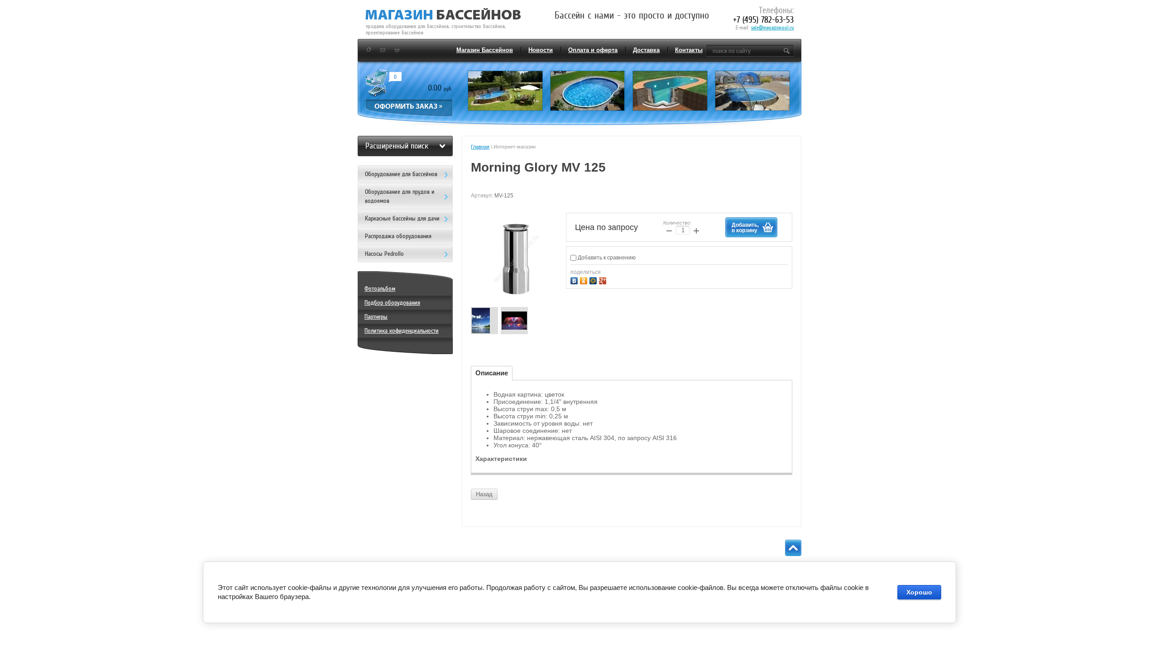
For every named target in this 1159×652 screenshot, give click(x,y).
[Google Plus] (603, 279)
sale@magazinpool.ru (772, 27)
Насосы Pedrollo (384, 253)
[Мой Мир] (594, 279)
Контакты (689, 50)
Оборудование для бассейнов (401, 174)
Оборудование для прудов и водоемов (400, 196)
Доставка (646, 50)
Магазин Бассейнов (484, 50)
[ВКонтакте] (575, 279)
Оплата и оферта (593, 50)
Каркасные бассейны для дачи (402, 218)
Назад (484, 494)
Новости (540, 50)
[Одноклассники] (584, 279)
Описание (491, 373)
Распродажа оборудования (398, 236)
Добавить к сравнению (606, 257)
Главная (480, 146)
